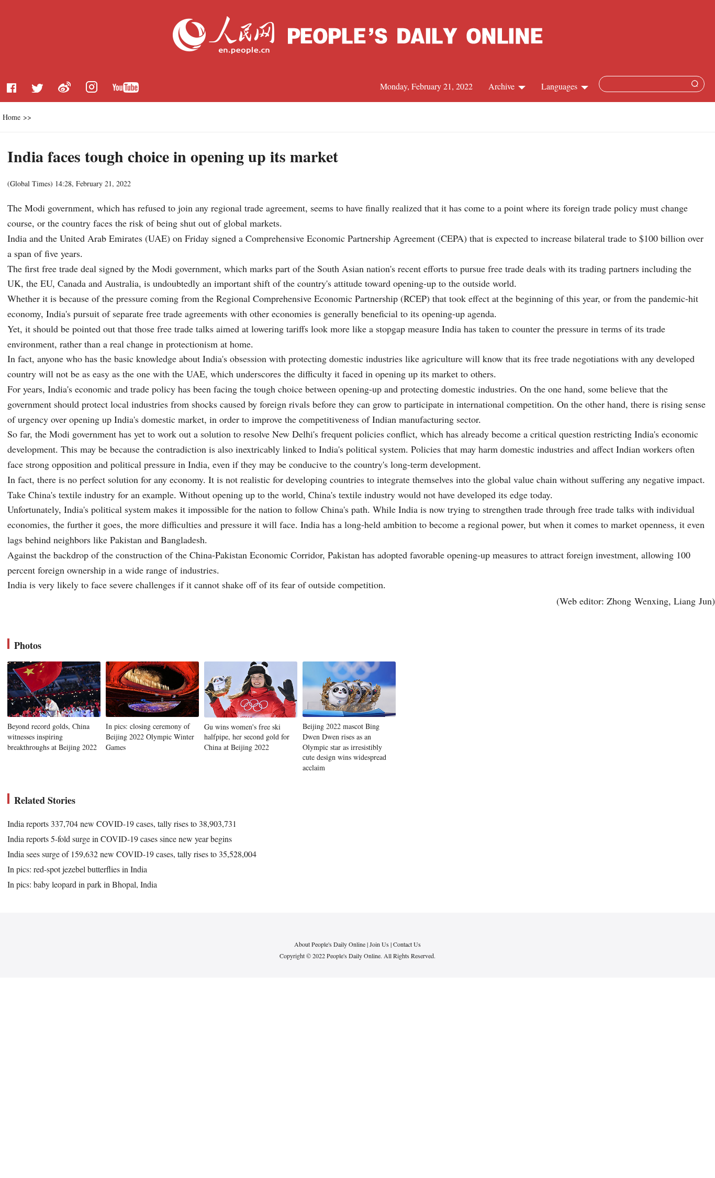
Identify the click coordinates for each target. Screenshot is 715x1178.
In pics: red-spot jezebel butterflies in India (77, 868)
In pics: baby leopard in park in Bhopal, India (82, 884)
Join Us (380, 944)
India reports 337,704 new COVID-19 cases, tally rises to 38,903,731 (122, 823)
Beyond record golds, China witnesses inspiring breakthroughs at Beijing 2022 (52, 736)
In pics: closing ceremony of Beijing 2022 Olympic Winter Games (150, 736)
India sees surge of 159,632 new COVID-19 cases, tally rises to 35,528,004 (131, 853)
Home (11, 117)
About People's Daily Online (329, 944)
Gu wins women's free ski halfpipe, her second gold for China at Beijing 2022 (246, 737)
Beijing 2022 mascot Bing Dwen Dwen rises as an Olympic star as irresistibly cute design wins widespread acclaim (344, 746)
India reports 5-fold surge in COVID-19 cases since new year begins (119, 838)
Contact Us (407, 944)
